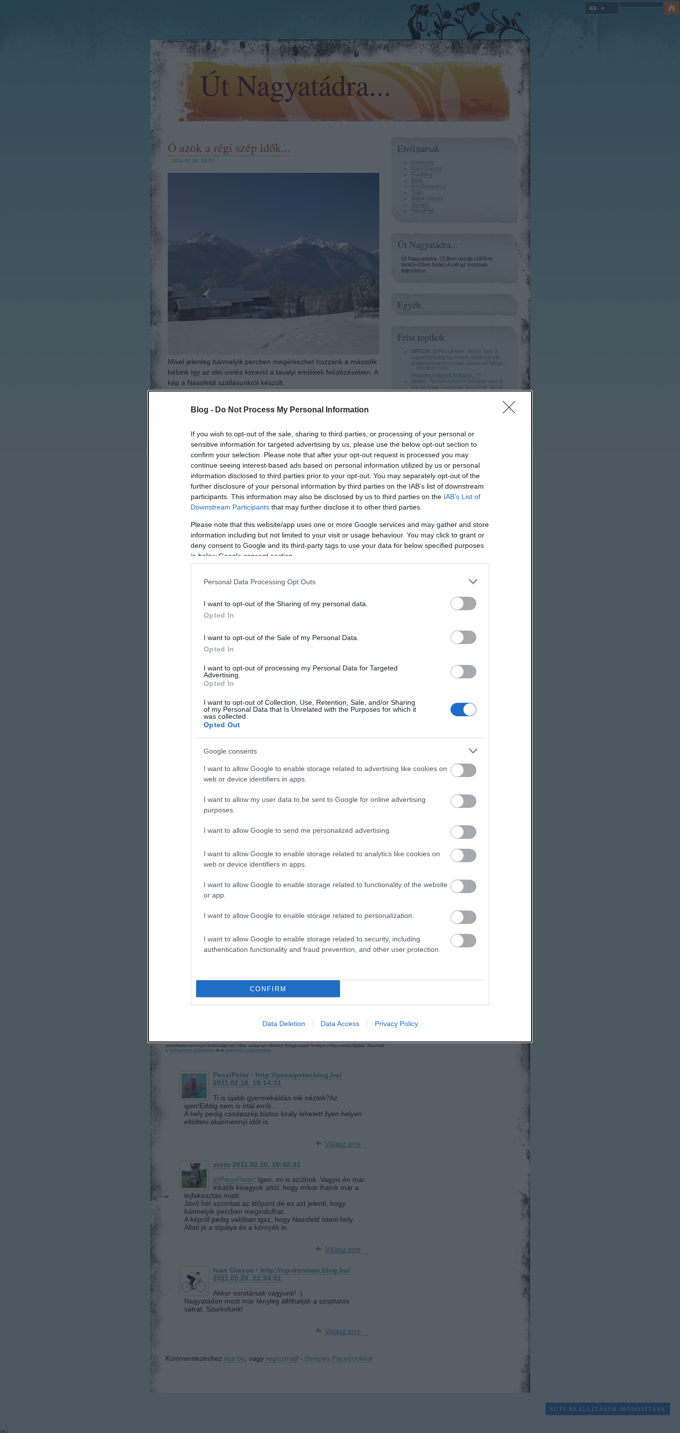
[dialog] (340, 716)
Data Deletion (283, 1024)
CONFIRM (268, 989)
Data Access (340, 1024)
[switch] (463, 603)
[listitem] (340, 581)
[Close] (512, 410)
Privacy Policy (396, 1024)
